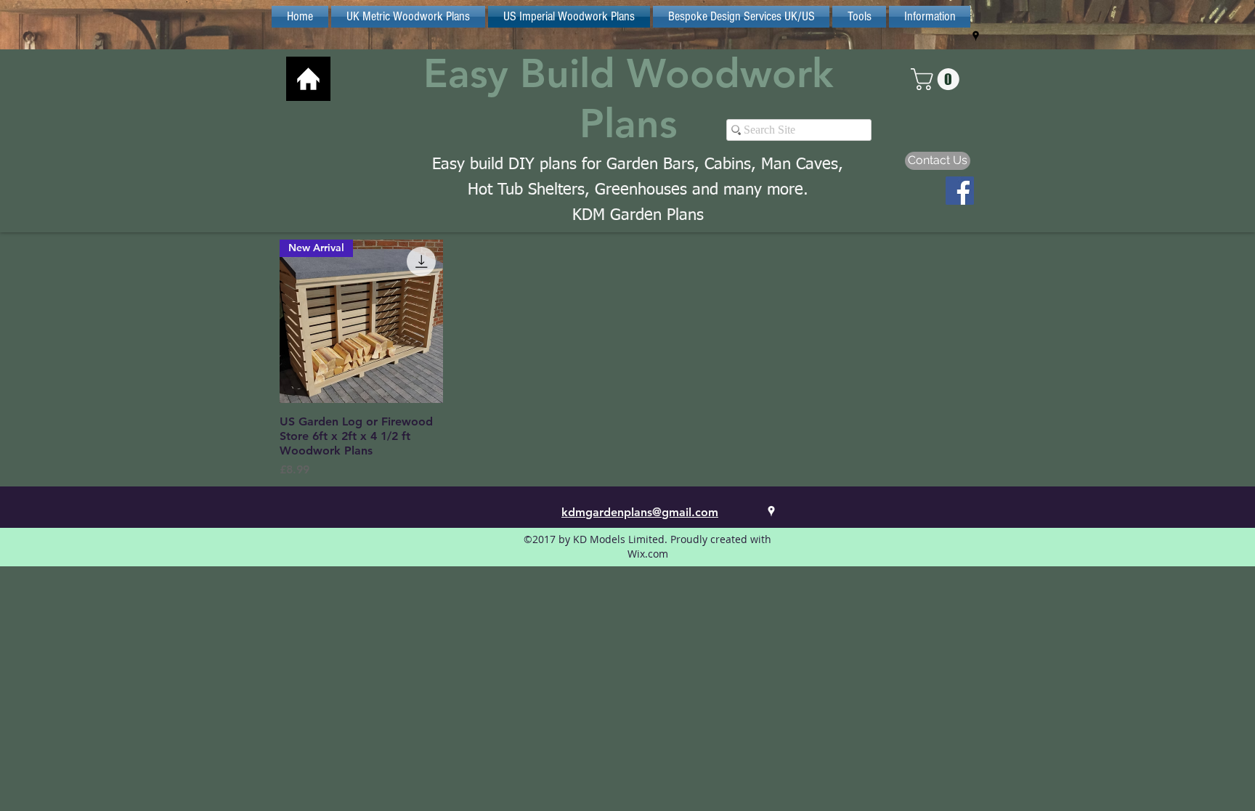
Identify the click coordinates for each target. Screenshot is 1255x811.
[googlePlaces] (976, 36)
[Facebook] (960, 190)
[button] (937, 79)
